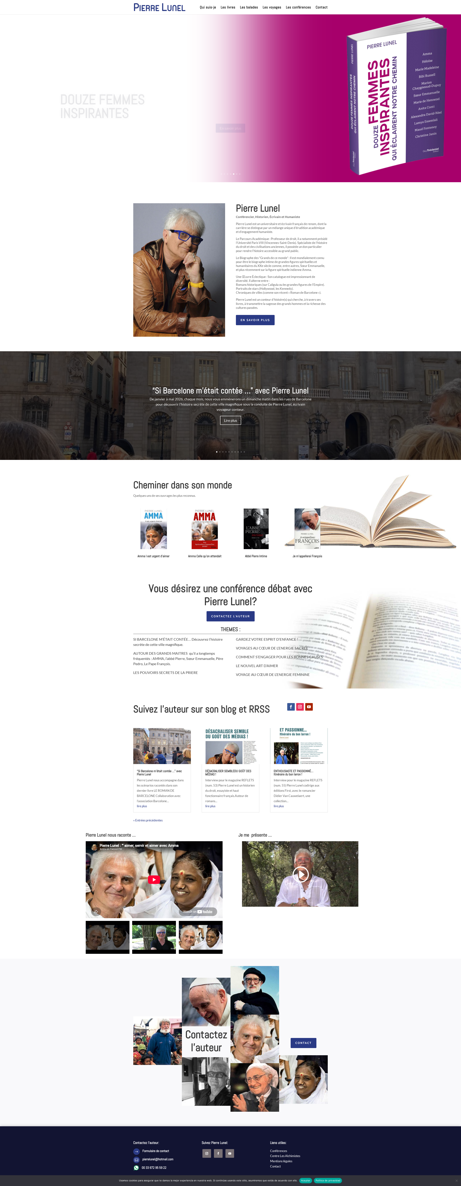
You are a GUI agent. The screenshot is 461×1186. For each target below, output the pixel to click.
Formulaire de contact (155, 1151)
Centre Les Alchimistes (285, 1156)
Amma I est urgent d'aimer (153, 556)
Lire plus (230, 420)
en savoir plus (255, 320)
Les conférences (298, 8)
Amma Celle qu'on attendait (204, 556)
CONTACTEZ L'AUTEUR (230, 616)
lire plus (142, 806)
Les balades (249, 8)
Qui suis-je (208, 8)
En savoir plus (230, 113)
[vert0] (179, 335)
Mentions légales (281, 1161)
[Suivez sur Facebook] (291, 707)
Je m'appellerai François (307, 556)
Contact (322, 8)
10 (244, 452)
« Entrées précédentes (148, 820)
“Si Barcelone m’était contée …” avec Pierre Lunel (230, 390)
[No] (456, 1180)
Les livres (228, 8)
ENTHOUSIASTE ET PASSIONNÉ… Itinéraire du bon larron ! (293, 772)
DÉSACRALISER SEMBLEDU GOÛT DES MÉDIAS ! (228, 772)
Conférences (278, 1151)
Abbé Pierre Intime (256, 556)
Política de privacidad (328, 1180)
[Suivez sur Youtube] (309, 707)
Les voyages (272, 8)
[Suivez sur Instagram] (300, 707)
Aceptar (305, 1180)
